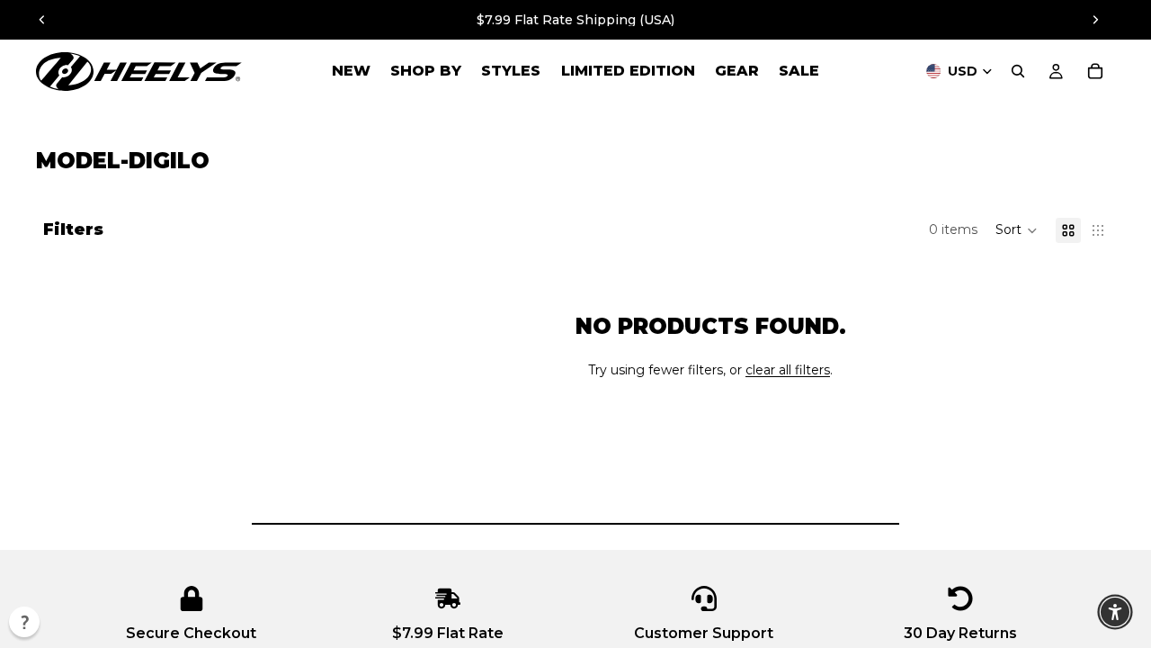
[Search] (1018, 71)
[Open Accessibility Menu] (1115, 612)
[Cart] (1095, 71)
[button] (1016, 230)
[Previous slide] (42, 20)
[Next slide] (1095, 20)
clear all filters (787, 370)
